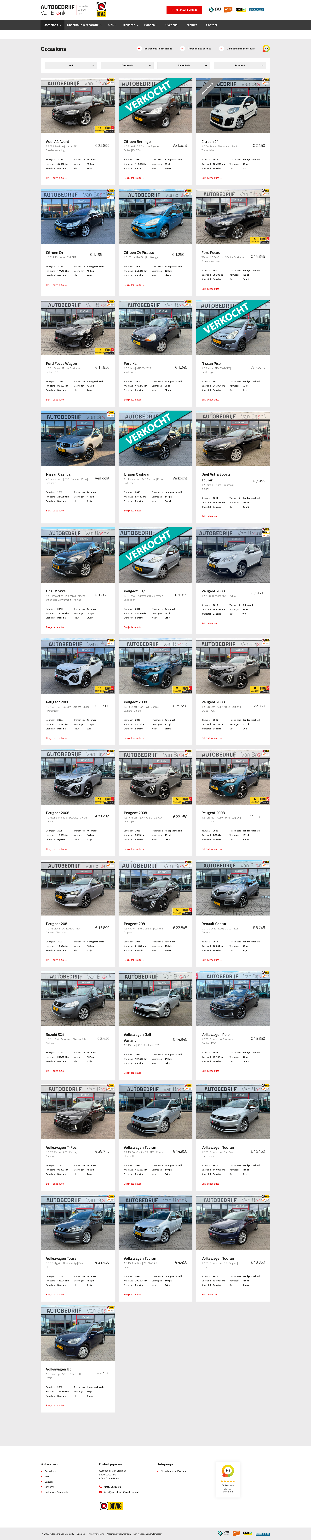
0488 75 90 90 (112, 1487)
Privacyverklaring (96, 1533)
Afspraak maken (186, 10)
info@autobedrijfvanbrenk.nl (121, 1492)
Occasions (51, 24)
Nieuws (192, 24)
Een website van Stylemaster (147, 1533)
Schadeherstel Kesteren (174, 1471)
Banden (149, 24)
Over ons (171, 24)
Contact (211, 24)
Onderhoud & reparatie (83, 24)
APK (111, 24)
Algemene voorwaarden (119, 1533)
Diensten (129, 24)
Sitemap (81, 1533)
